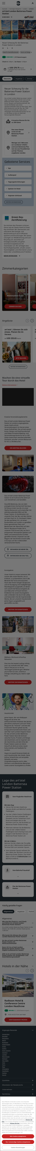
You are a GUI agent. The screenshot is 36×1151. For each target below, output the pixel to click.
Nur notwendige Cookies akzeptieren (18, 1142)
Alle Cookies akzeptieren (18, 1136)
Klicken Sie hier (15, 1123)
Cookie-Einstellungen (18, 1147)
